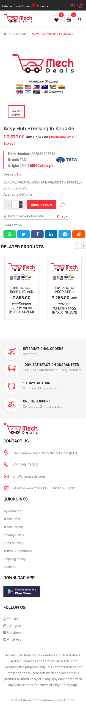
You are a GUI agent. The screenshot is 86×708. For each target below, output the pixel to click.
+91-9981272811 (25, 465)
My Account (12, 511)
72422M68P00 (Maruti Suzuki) (64, 311)
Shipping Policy (14, 559)
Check (62, 216)
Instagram (14, 626)
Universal (19, 33)
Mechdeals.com (62, 673)
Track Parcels (13, 527)
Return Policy (13, 543)
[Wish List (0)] (56, 19)
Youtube (13, 619)
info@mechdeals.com (29, 477)
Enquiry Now (41, 204)
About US (10, 567)
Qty (8, 204)
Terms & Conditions (17, 551)
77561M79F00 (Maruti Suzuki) (21, 310)
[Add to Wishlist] (62, 204)
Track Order (11, 519)
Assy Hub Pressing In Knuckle (52, 33)
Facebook (14, 633)
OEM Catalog (40, 166)
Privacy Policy (13, 535)
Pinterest (14, 639)
